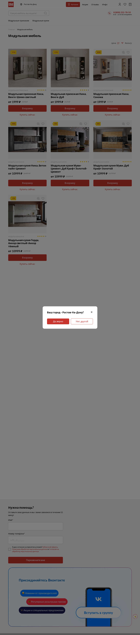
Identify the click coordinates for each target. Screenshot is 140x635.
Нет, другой (82, 321)
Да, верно (58, 321)
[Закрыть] (91, 312)
